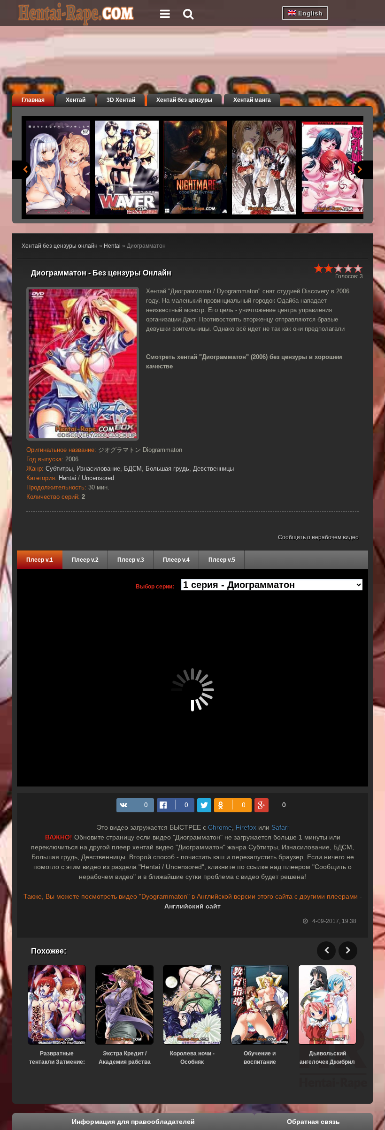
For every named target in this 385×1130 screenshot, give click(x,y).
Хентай (75, 100)
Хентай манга (252, 100)
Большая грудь (167, 468)
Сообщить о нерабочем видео (318, 537)
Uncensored (98, 477)
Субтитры (59, 468)
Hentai (112, 246)
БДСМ (133, 468)
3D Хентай (121, 100)
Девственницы (213, 468)
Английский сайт (192, 906)
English (309, 13)
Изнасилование (98, 468)
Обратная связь (313, 1121)
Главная (33, 100)
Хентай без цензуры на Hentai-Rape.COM (87, 14)
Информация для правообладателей (133, 1121)
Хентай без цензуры (184, 100)
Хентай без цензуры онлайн (60, 246)
